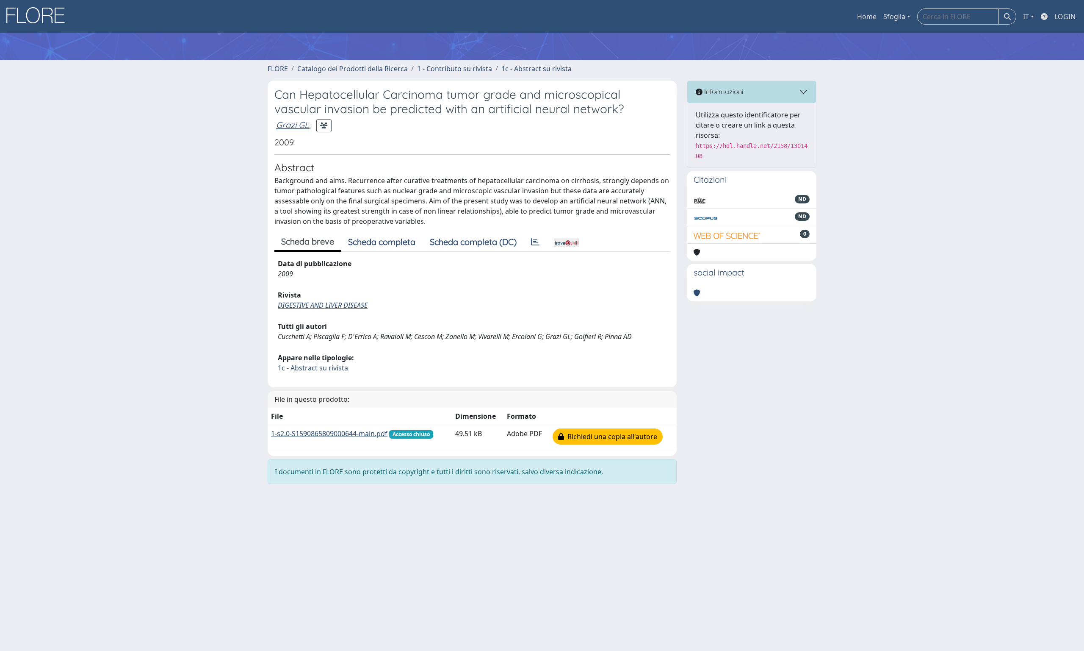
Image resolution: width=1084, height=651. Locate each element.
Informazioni (722, 91)
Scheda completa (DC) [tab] (473, 241)
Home (867, 16)
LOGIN (1065, 16)
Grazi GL (292, 125)
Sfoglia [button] (894, 16)
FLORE (278, 68)
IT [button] (1026, 16)
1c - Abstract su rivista (536, 68)
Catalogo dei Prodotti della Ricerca (352, 68)
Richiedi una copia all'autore (610, 436)
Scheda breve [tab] (307, 241)
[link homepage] (38, 16)
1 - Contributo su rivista (454, 68)
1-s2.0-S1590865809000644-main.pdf (329, 433)
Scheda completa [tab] (381, 241)
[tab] (535, 242)
